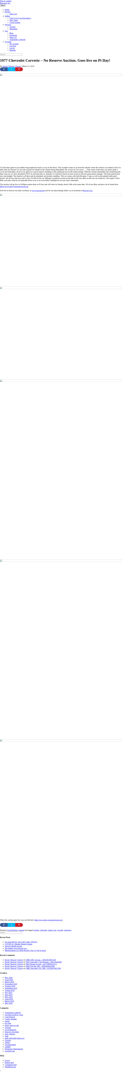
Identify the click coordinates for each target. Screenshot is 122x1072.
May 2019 (9, 997)
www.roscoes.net (38, 191)
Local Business (10, 1030)
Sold (6, 1036)
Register (13, 50)
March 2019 (9, 1001)
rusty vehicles (10, 1034)
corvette (60, 930)
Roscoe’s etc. (88, 191)
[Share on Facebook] (4, 69)
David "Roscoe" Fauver (14, 960)
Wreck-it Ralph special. (13, 946)
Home (7, 10)
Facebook (13, 35)
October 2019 (10, 986)
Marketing (13, 29)
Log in (7, 1060)
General (21, 930)
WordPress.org (10, 1067)
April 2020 (9, 980)
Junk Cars (13, 14)
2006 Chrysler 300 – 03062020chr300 (40, 966)
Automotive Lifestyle (17, 40)
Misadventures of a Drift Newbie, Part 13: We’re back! (25, 950)
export (7, 1021)
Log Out (13, 46)
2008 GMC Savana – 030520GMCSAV (41, 960)
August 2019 (10, 990)
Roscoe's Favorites (12, 1032)
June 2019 (9, 995)
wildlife (7, 1047)
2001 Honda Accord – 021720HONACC (41, 964)
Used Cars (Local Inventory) (20, 18)
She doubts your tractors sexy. (16, 948)
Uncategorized (10, 1045)
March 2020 (9, 982)
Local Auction (15, 22)
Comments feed (11, 1065)
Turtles (7, 1043)
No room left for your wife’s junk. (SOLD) (21, 942)
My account (14, 44)
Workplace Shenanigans (14, 1049)
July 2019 (8, 993)
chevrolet (43, 930)
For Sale (8, 1023)
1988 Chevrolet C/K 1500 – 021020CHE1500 (43, 968)
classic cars (52, 930)
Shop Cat (13, 37)
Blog (11, 33)
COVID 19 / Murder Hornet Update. (19, 944)
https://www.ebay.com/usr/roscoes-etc (14, 187)
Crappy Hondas (11, 1019)
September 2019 (11, 988)
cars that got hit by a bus (14, 1015)
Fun (6, 31)
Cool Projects (12, 930)
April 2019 (9, 999)
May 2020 (9, 978)
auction (36, 930)
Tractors (8, 1040)
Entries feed (9, 1063)
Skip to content (5, 1)
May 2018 (9, 1003)
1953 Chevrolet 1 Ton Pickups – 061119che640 (44, 962)
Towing (12, 27)
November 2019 (11, 984)
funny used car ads (12, 1025)
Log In (12, 48)
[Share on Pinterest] (19, 69)
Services (8, 25)
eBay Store (14, 20)
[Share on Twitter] (11, 69)
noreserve (67, 930)
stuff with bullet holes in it (14, 1038)
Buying (7, 12)
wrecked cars (10, 1051)
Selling (7, 16)
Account (8, 42)
